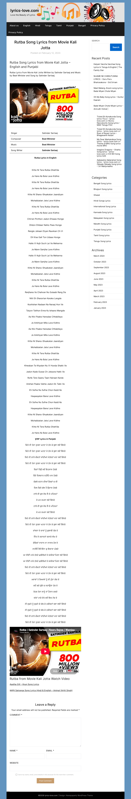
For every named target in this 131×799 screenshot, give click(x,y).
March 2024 (99, 256)
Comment (16, 715)
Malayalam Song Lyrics (104, 218)
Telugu (48, 25)
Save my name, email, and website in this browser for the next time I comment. (46, 775)
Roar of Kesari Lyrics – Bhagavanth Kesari (107, 134)
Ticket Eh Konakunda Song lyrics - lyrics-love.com (109, 130)
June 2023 (98, 279)
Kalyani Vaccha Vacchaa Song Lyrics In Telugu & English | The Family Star (108, 67)
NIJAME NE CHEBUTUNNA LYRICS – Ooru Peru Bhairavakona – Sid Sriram (106, 79)
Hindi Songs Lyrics (102, 201)
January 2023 (100, 308)
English (26, 25)
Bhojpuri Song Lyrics (103, 189)
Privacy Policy (98, 25)
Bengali (82, 25)
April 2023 (98, 290)
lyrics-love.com (24, 10)
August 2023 (99, 273)
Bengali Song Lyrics (102, 183)
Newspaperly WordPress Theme (79, 795)
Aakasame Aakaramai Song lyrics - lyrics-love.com (109, 161)
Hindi (37, 25)
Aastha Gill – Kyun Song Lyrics (24, 684)
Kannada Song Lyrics (103, 212)
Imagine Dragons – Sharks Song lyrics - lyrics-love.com (109, 151)
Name (13, 750)
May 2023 (98, 285)
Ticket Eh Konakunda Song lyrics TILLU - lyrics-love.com (109, 118)
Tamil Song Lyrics (102, 235)
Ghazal (97, 195)
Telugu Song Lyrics (102, 241)
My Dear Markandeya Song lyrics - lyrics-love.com (109, 140)
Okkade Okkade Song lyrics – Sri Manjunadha (109, 165)
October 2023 (100, 262)
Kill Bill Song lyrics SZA (108, 155)
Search (96, 40)
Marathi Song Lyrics (102, 224)
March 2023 (99, 296)
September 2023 (101, 267)
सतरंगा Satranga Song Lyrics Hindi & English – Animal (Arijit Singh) (41, 690)
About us (14, 25)
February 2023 (100, 302)
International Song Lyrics (105, 206)
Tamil (59, 25)
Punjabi (70, 25)
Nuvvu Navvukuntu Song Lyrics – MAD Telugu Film (108, 123)
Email (50, 750)
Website (14, 763)
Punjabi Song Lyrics (102, 229)
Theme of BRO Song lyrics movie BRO (109, 144)
